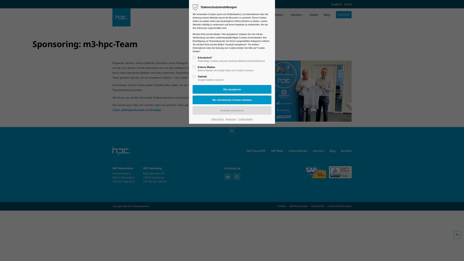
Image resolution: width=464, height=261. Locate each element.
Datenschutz (217, 119)
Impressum (230, 119)
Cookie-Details (245, 119)
